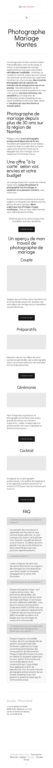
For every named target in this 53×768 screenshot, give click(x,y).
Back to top (26, 763)
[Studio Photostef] (26, 7)
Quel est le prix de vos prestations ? (26, 582)
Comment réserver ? (19, 556)
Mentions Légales (18, 757)
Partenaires (36, 754)
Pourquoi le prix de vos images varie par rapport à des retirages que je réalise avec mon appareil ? (26, 628)
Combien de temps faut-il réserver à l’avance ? (25, 521)
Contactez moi (26, 229)
